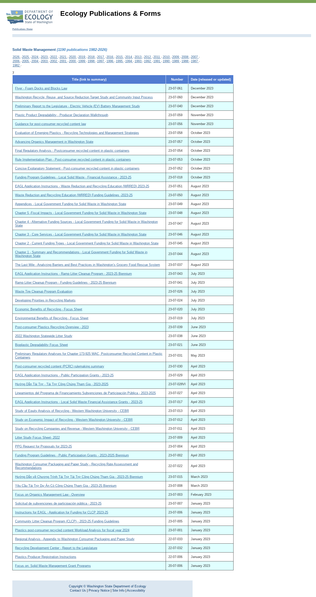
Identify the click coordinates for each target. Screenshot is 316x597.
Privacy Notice (99, 590)
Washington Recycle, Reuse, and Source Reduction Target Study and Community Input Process (84, 97)
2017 (101, 57)
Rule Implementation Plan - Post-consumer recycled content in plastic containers (73, 159)
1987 (195, 61)
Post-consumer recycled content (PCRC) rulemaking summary (59, 366)
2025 (26, 57)
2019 (82, 57)
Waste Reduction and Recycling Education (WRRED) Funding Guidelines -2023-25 (74, 195)
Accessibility (136, 590)
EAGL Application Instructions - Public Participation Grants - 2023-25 (64, 375)
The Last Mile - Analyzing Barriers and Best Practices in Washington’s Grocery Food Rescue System (87, 265)
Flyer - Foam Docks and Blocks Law (41, 88)
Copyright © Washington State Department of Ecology (107, 586)
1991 (157, 61)
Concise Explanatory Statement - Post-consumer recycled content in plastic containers (77, 168)
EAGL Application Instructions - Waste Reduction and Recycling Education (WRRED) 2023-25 (82, 186)
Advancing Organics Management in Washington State (54, 142)
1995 (120, 61)
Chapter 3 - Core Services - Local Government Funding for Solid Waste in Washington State (80, 234)
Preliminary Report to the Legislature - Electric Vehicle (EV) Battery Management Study (77, 106)
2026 (16, 57)
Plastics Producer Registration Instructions (45, 557)
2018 (92, 57)
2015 (120, 57)
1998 (92, 61)
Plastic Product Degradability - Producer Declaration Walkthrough (61, 115)
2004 (35, 61)
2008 (185, 57)
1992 (148, 61)
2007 (195, 57)
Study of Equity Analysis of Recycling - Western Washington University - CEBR (72, 411)
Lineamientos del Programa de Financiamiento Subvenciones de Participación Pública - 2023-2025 (85, 393)
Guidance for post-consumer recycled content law (50, 124)
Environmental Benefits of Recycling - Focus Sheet (51, 318)
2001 (63, 61)
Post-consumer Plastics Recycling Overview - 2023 (52, 327)
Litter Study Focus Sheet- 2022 (37, 437)
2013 (138, 57)
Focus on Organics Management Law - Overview (50, 494)
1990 (167, 61)
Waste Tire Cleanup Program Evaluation (43, 291)
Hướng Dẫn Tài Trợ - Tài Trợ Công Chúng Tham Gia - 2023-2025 (61, 384)
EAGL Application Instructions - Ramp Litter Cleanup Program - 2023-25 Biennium (73, 274)
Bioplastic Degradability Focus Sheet (41, 345)
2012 (148, 57)
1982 (16, 65)
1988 (185, 61)
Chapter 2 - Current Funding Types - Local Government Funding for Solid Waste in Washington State (86, 243)
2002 (54, 61)
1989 (176, 61)
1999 (82, 61)
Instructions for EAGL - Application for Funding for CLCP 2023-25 (61, 512)
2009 (176, 57)
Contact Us (78, 590)
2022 (54, 57)
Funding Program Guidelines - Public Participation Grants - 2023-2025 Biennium (72, 455)
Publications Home (22, 29)
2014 (129, 57)
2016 (110, 57)
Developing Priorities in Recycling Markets (45, 300)
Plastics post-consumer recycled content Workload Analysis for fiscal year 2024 (72, 530)
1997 (101, 61)
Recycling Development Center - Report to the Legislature (56, 548)
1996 (110, 61)
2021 (63, 57)
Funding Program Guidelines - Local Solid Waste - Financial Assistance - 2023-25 (73, 177)
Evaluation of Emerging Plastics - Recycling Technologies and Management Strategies (77, 133)
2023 (45, 57)
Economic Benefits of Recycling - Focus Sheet (48, 309)
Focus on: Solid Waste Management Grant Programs (53, 566)
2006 (16, 61)
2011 (157, 57)
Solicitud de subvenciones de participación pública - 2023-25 (58, 503)
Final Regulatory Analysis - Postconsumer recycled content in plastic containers (72, 150)
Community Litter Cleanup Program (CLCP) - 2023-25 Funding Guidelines (67, 521)
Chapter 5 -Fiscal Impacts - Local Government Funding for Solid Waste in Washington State (80, 213)
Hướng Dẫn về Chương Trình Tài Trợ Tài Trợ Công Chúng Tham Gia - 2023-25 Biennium (79, 477)
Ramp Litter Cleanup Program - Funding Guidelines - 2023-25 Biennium (65, 282)
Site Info (118, 590)
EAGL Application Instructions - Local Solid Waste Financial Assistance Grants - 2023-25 (78, 402)
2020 (73, 57)
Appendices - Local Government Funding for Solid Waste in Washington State (70, 204)
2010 (167, 57)
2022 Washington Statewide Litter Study (43, 336)
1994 (129, 61)
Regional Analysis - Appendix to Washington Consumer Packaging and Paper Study (75, 539)
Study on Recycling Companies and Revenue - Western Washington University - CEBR (77, 428)
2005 (26, 61)
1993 (138, 61)
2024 (35, 57)
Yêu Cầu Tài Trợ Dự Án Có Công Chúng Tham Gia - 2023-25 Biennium (66, 486)
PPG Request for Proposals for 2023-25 (43, 446)
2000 (73, 61)
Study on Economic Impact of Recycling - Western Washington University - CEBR (74, 420)
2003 (45, 61)
